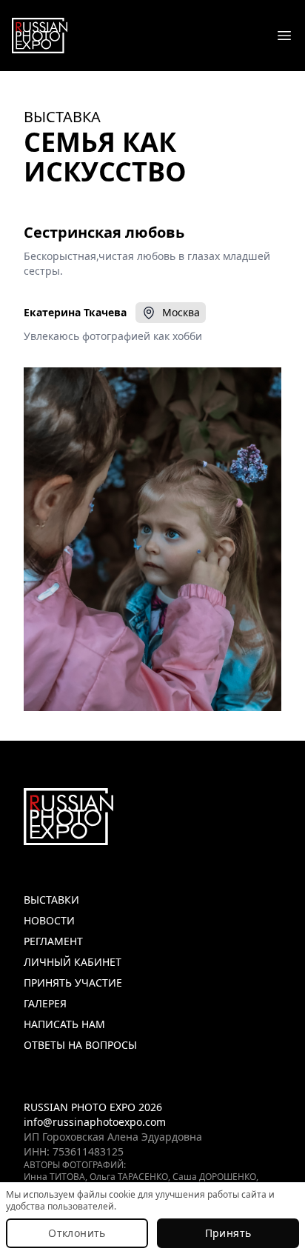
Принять (228, 1233)
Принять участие (73, 982)
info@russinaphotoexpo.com (95, 1122)
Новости (49, 920)
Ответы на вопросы (80, 1045)
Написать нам (64, 1024)
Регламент (53, 941)
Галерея (45, 1003)
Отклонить (76, 1233)
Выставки (51, 900)
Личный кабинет (72, 962)
